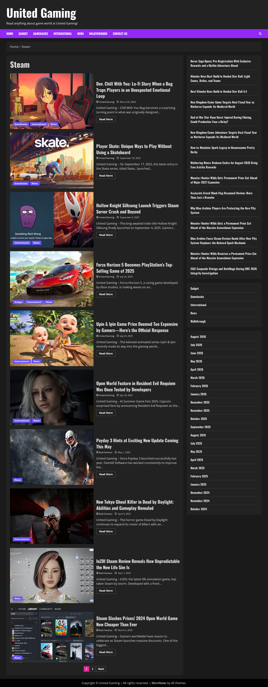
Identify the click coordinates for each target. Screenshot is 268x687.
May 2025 (196, 451)
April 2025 (197, 460)
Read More (107, 119)
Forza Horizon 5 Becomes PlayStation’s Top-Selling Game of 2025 (52, 279)
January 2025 (198, 484)
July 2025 (196, 443)
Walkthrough (98, 33)
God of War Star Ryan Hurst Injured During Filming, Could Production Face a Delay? (221, 119)
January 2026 (199, 394)
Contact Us (120, 33)
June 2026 (197, 353)
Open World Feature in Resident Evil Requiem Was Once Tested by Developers (52, 397)
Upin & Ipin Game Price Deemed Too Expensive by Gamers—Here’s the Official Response (52, 338)
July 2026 (196, 345)
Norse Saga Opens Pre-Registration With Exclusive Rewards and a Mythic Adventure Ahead (221, 63)
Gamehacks (40, 33)
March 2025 (198, 468)
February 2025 (199, 476)
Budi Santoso (105, 452)
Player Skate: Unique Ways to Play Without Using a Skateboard (52, 160)
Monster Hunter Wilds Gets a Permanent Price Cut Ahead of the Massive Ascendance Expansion (221, 225)
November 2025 (200, 410)
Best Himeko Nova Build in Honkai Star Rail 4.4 (219, 91)
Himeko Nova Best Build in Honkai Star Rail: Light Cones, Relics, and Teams (220, 78)
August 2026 (198, 336)
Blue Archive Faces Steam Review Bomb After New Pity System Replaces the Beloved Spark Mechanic (224, 240)
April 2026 (197, 369)
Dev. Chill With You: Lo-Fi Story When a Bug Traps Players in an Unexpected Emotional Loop (52, 101)
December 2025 (200, 402)
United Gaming (41, 12)
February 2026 (199, 386)
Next (101, 669)
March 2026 (198, 377)
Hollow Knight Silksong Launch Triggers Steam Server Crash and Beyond (52, 220)
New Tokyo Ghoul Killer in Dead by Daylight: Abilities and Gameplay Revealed (52, 516)
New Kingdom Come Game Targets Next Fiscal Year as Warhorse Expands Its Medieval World (222, 104)
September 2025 (201, 427)
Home (9, 33)
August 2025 (198, 435)
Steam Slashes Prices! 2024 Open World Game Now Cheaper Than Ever (52, 635)
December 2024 (200, 492)
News (80, 33)
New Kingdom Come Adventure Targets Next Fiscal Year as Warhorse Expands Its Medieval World (224, 134)
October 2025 (199, 418)
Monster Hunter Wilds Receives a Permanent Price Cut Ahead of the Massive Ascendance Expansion (224, 255)
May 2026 (196, 361)
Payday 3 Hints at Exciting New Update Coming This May (52, 457)
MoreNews (159, 683)
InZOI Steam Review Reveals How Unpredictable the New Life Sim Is (52, 575)
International (62, 33)
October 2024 (199, 509)
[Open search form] (260, 33)
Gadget (23, 33)
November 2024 (200, 501)
